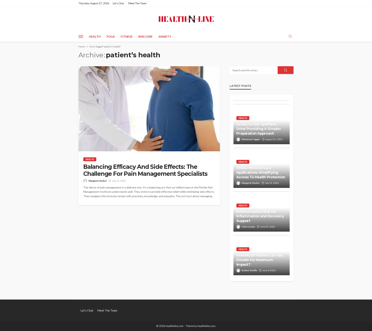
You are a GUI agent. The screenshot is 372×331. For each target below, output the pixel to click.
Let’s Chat (118, 3)
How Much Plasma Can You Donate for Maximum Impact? (259, 260)
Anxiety (164, 36)
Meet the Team (137, 3)
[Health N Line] (186, 19)
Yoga (110, 36)
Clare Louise (248, 226)
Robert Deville (249, 270)
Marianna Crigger (251, 139)
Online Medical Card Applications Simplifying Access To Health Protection (260, 172)
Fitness (126, 36)
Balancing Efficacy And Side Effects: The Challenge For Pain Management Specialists (145, 170)
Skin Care (145, 36)
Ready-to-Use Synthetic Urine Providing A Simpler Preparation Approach (258, 129)
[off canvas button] (80, 36)
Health (95, 36)
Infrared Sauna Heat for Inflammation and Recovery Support (260, 216)
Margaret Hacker (98, 180)
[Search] (290, 36)
